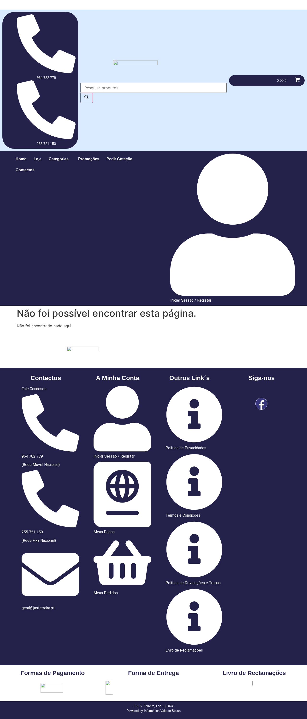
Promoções (88, 159)
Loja (37, 159)
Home (21, 159)
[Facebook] (261, 404)
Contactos (25, 170)
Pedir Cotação (119, 159)
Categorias (59, 159)
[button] (60, 159)
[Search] (86, 98)
